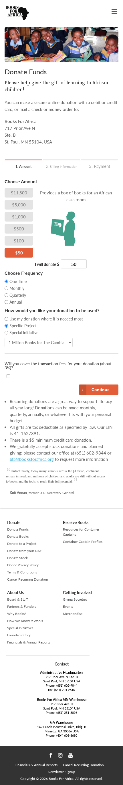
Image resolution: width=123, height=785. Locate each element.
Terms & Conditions (22, 572)
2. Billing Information (62, 166)
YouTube (70, 755)
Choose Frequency (24, 273)
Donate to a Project (21, 543)
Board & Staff (17, 599)
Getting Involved (77, 592)
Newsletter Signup (61, 771)
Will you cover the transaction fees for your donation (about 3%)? (58, 366)
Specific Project (23, 325)
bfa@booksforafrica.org (32, 459)
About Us (15, 592)
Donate (13, 522)
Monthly (16, 288)
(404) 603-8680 (66, 735)
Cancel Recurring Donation (27, 579)
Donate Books (18, 536)
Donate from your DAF (24, 550)
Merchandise (72, 613)
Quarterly (17, 295)
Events (68, 606)
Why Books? (16, 613)
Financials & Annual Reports (28, 642)
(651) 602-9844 (66, 685)
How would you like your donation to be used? (52, 311)
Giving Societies (75, 599)
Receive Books (75, 522)
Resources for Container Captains (81, 532)
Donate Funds (18, 529)
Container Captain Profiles (82, 541)
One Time (18, 281)
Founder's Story (19, 635)
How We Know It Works (25, 620)
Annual (15, 302)
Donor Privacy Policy (23, 565)
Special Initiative (23, 332)
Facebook (50, 755)
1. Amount (23, 166)
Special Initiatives (20, 627)
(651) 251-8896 (66, 712)
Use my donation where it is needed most (46, 319)
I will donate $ (47, 264)
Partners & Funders (21, 606)
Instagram (60, 755)
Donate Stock (17, 557)
